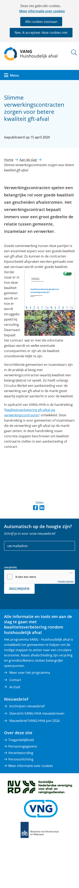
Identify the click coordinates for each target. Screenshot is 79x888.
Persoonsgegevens (22, 746)
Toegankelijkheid (21, 740)
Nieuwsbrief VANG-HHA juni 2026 (34, 720)
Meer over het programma (29, 672)
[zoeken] (74, 52)
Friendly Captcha (66, 581)
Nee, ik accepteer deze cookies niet (41, 32)
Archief (14, 687)
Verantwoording (20, 753)
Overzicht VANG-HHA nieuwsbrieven (36, 713)
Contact (15, 680)
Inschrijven (19, 588)
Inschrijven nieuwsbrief (27, 706)
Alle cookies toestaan (41, 21)
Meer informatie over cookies (42, 11)
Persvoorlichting (20, 759)
